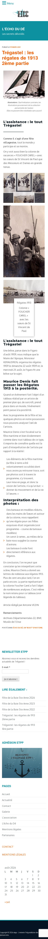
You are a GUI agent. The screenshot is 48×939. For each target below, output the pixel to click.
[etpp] (24, 12)
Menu (10, 3)
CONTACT (7, 846)
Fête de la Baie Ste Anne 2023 (18, 703)
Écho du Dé (18, 628)
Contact (6, 805)
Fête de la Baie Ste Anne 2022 (18, 709)
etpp (15, 933)
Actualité (7, 800)
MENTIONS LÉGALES (14, 854)
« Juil (7, 902)
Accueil (6, 794)
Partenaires (8, 835)
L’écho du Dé (9, 823)
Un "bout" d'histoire (33, 628)
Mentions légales (11, 829)
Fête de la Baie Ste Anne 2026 (18, 697)
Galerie (6, 811)
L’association (9, 817)
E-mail (6, 667)
